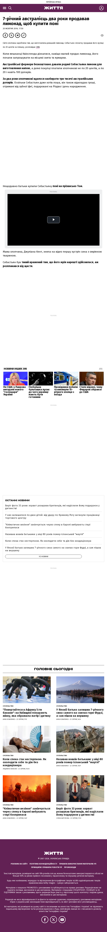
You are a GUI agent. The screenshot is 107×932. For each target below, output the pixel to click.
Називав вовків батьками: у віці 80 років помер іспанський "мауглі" (44, 534)
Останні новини (17, 500)
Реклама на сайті (19, 864)
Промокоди (70, 867)
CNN (38, 47)
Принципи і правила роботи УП (46, 867)
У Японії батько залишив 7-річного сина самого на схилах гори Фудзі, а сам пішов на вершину (53, 549)
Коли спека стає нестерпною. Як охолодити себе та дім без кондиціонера (48, 540)
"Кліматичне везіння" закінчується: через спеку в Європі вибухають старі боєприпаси (47, 526)
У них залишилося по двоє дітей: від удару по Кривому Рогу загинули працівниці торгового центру (52, 516)
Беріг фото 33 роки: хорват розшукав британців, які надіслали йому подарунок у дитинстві (52, 507)
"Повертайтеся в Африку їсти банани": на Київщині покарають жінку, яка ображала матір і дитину (26, 712)
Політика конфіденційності (43, 864)
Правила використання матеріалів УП (77, 864)
